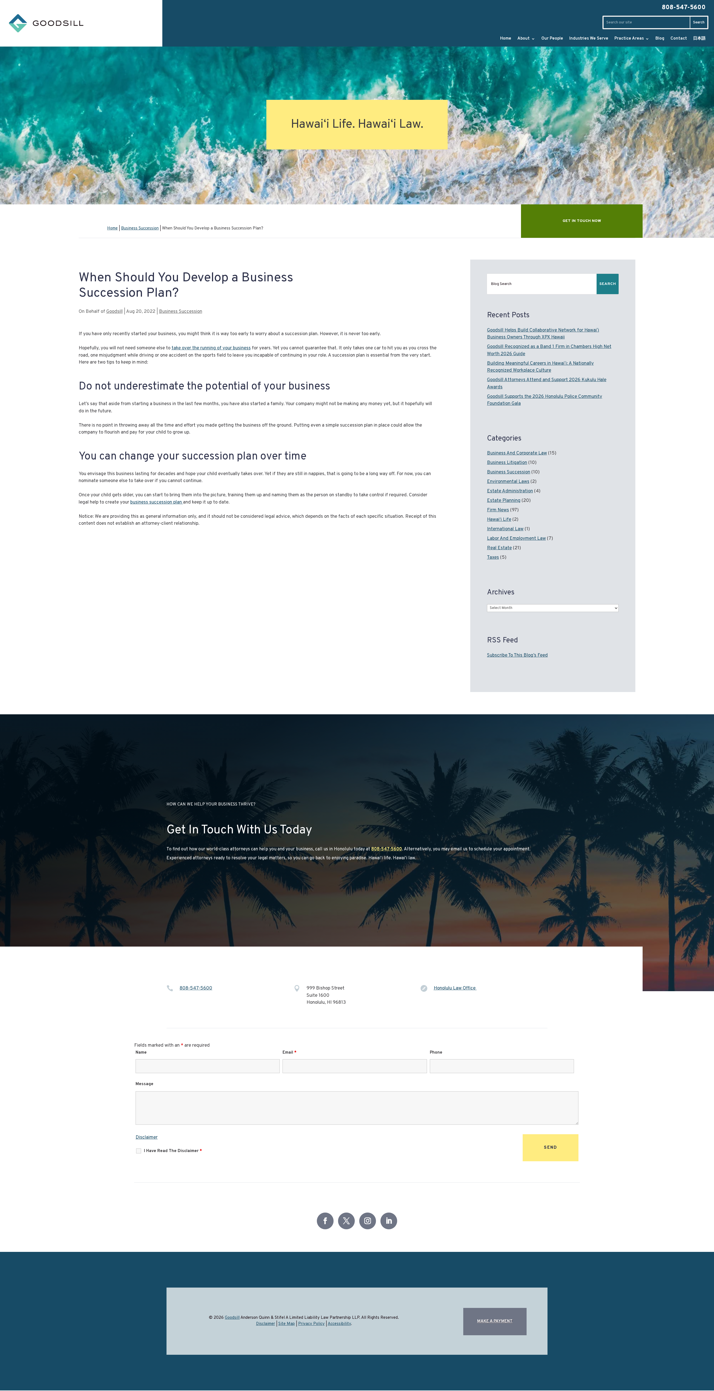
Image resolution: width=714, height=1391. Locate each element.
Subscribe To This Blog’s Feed (517, 655)
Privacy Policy (311, 1324)
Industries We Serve (588, 38)
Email (289, 1052)
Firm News (498, 510)
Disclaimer (147, 1137)
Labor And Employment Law (516, 539)
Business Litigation (507, 463)
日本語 (699, 38)
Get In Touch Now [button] (582, 221)
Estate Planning (503, 501)
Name (141, 1052)
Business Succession (180, 312)
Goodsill (114, 312)
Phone (436, 1052)
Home (505, 38)
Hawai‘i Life (499, 520)
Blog (659, 38)
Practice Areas (629, 38)
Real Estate (499, 548)
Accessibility (339, 1324)
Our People (552, 38)
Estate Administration (510, 491)
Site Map (286, 1324)
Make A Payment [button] (495, 1321)
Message (144, 1084)
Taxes (493, 558)
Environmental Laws (508, 482)
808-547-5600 (684, 7)
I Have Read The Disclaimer (173, 1151)
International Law (505, 529)
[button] (691, 1376)
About (523, 38)
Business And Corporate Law (517, 453)
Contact (678, 38)
